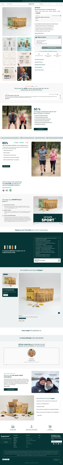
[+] (15, 162)
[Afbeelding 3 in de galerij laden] (24, 44)
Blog (39, 437)
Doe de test (55, 51)
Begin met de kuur (6, 166)
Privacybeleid (28, 442)
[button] (57, 4)
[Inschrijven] (61, 441)
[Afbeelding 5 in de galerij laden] (24, 59)
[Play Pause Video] (48, 210)
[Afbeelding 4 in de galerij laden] (9, 59)
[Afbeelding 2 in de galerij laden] (9, 44)
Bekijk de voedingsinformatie (39, 33)
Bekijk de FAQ (39, 415)
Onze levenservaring (10, 389)
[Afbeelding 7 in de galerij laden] (24, 74)
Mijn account (28, 437)
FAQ (26, 445)
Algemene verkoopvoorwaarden (31, 440)
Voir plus (36, 18)
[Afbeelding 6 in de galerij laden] (9, 74)
